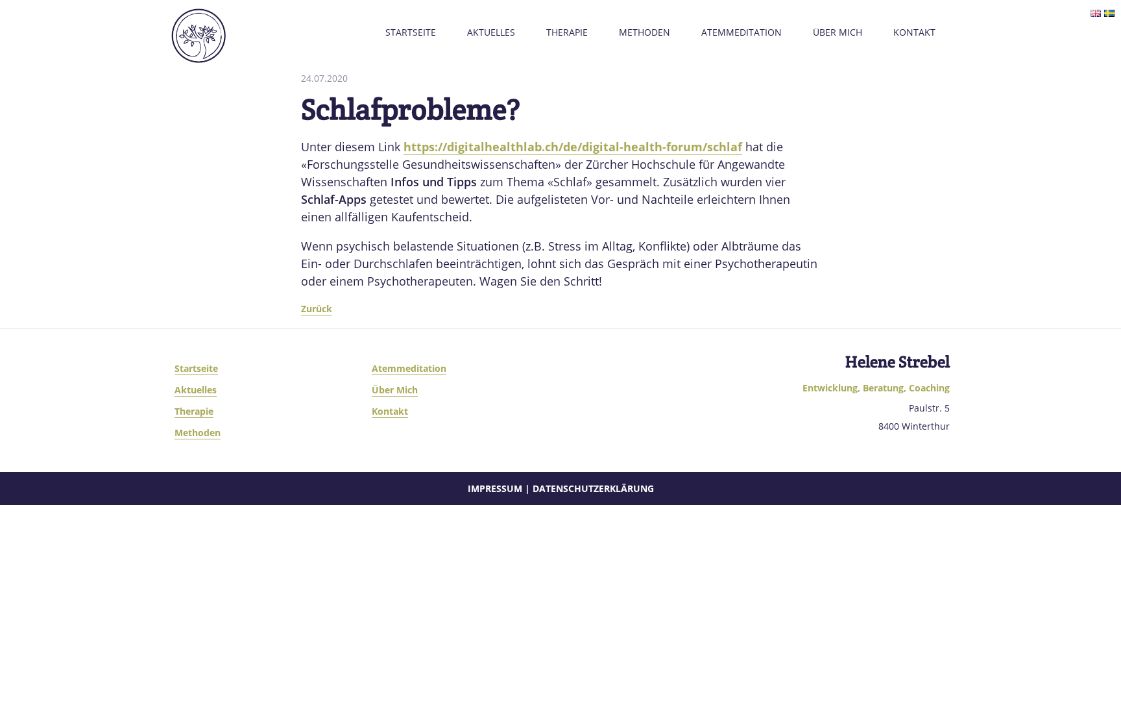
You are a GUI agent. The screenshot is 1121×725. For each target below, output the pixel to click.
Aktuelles (491, 32)
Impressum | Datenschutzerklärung (561, 488)
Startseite (410, 32)
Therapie (567, 32)
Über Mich (837, 32)
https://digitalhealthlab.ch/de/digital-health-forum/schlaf (573, 146)
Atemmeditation (741, 32)
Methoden (644, 32)
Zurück (316, 308)
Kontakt (914, 32)
